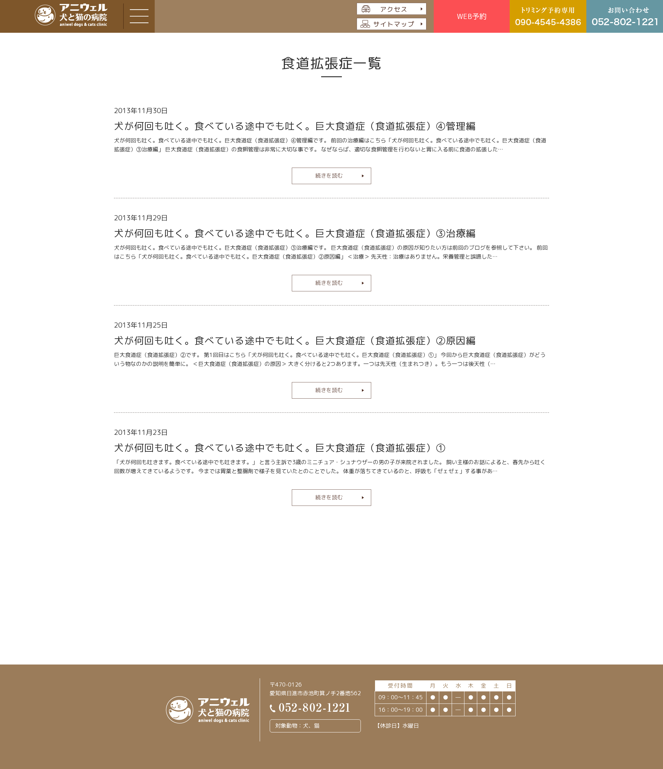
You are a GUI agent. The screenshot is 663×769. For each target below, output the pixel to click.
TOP (627, 713)
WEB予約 (472, 16)
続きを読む (329, 175)
